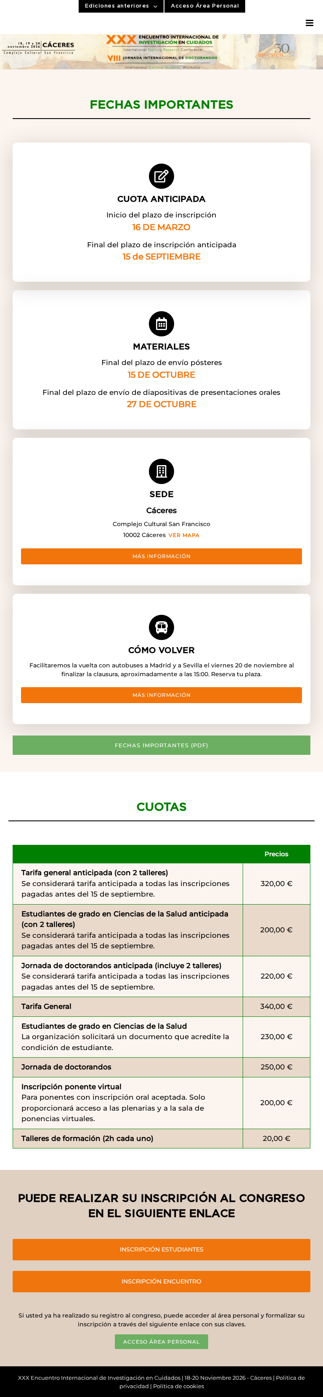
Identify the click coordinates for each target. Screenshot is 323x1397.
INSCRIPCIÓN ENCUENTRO (161, 1281)
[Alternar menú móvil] (310, 23)
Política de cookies (178, 1386)
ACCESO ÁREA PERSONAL (161, 1342)
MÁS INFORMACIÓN (161, 556)
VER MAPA (184, 535)
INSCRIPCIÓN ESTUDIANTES (162, 1249)
